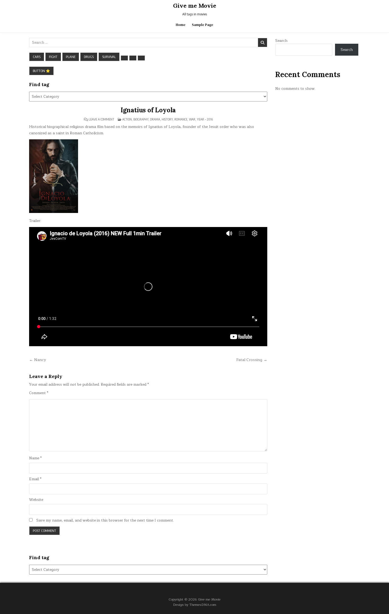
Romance (180, 119)
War (192, 119)
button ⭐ (41, 71)
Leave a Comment (101, 119)
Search (281, 41)
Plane (70, 57)
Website (36, 500)
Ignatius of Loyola (148, 110)
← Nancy (37, 360)
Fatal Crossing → (251, 360)
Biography (140, 119)
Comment (38, 393)
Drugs (89, 57)
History (167, 119)
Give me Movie (194, 5)
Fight (53, 57)
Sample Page (202, 25)
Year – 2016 (205, 119)
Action (127, 119)
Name (35, 458)
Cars (36, 57)
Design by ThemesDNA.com (194, 604)
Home (181, 25)
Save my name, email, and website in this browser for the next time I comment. (105, 520)
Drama (155, 119)
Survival (109, 57)
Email (35, 479)
